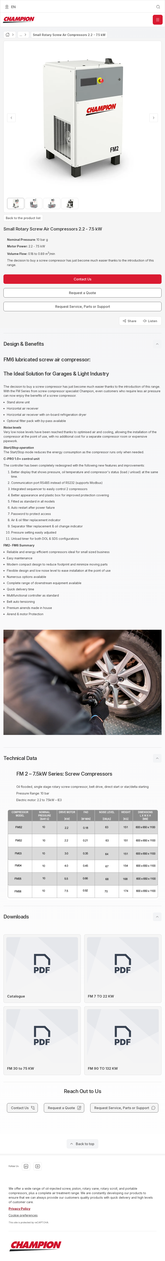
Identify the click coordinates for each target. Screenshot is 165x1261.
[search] (158, 7)
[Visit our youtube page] (38, 1166)
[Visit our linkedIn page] (26, 1166)
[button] (82, 344)
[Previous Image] (11, 118)
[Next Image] (153, 118)
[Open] (158, 20)
